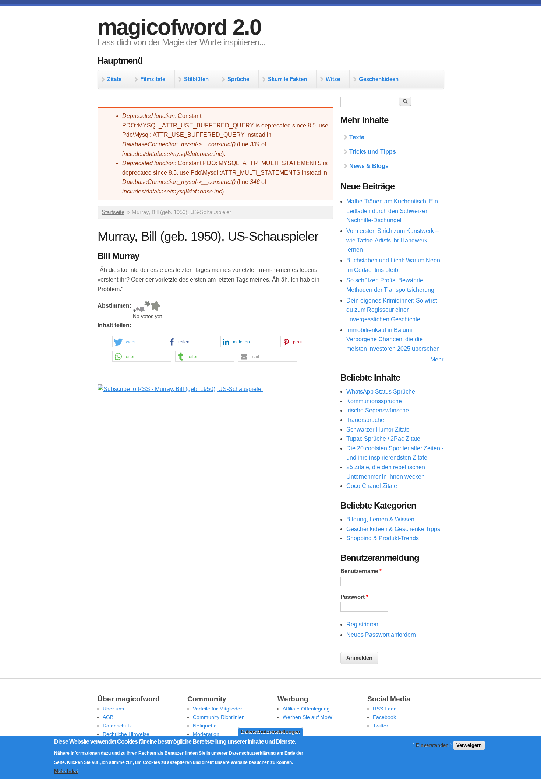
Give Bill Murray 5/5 (155, 306)
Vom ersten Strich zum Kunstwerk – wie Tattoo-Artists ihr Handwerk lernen (392, 240)
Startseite (113, 212)
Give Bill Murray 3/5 (142, 306)
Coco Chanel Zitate (371, 486)
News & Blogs (369, 166)
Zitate (114, 79)
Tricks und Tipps (372, 152)
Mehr (436, 359)
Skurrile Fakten (287, 79)
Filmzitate (152, 79)
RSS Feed (385, 709)
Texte (356, 137)
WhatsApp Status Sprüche (380, 391)
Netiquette (205, 726)
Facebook (384, 717)
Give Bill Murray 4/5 (148, 306)
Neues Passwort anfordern (381, 635)
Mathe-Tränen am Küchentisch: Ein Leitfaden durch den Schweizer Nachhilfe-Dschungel (392, 210)
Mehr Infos (66, 772)
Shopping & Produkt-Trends (382, 538)
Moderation (206, 734)
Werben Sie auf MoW (307, 717)
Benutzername (361, 571)
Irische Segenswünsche (377, 410)
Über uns (113, 709)
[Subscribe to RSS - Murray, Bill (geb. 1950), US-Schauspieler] (180, 389)
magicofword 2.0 (179, 27)
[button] (137, 341)
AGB (108, 717)
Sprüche (238, 79)
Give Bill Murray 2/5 (137, 306)
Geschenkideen (379, 79)
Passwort (354, 597)
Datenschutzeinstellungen (270, 731)
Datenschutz (117, 726)
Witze (333, 79)
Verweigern (469, 745)
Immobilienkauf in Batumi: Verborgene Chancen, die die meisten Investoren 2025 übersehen (393, 339)
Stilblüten (196, 79)
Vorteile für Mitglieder (217, 709)
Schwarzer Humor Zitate (378, 429)
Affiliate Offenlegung (306, 709)
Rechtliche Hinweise (126, 734)
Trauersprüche (365, 420)
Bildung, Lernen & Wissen (380, 519)
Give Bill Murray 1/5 (134, 306)
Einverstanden (432, 745)
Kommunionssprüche (374, 401)
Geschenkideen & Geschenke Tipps (393, 529)
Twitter (380, 726)
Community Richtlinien (219, 717)
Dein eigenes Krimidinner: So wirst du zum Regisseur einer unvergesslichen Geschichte (391, 309)
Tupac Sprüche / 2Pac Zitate (383, 439)
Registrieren (362, 624)
